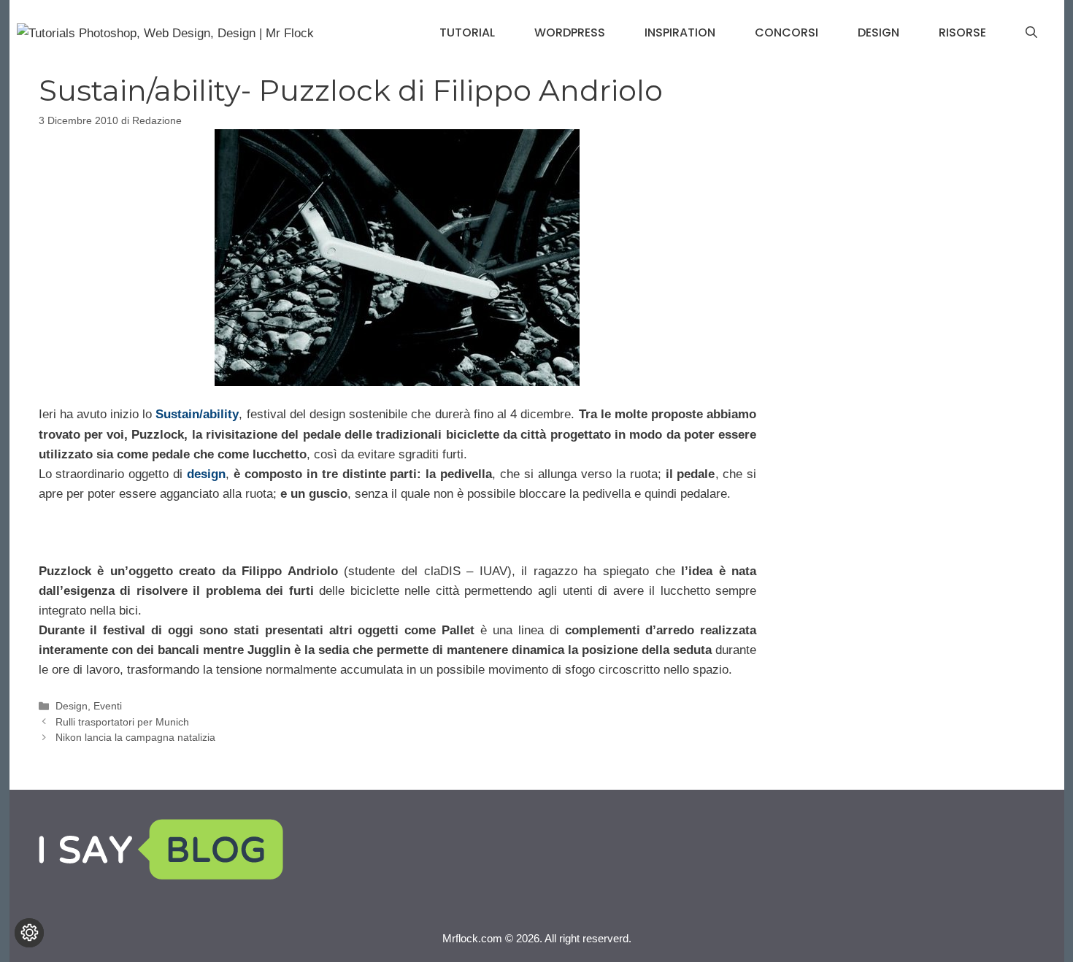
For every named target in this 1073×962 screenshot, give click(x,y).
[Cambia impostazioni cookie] (29, 932)
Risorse (962, 32)
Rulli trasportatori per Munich (122, 722)
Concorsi (786, 32)
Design (878, 32)
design (206, 474)
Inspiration (680, 32)
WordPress (569, 32)
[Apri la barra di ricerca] (1031, 33)
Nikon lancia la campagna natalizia (135, 737)
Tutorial (467, 32)
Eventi (107, 706)
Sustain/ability (197, 414)
